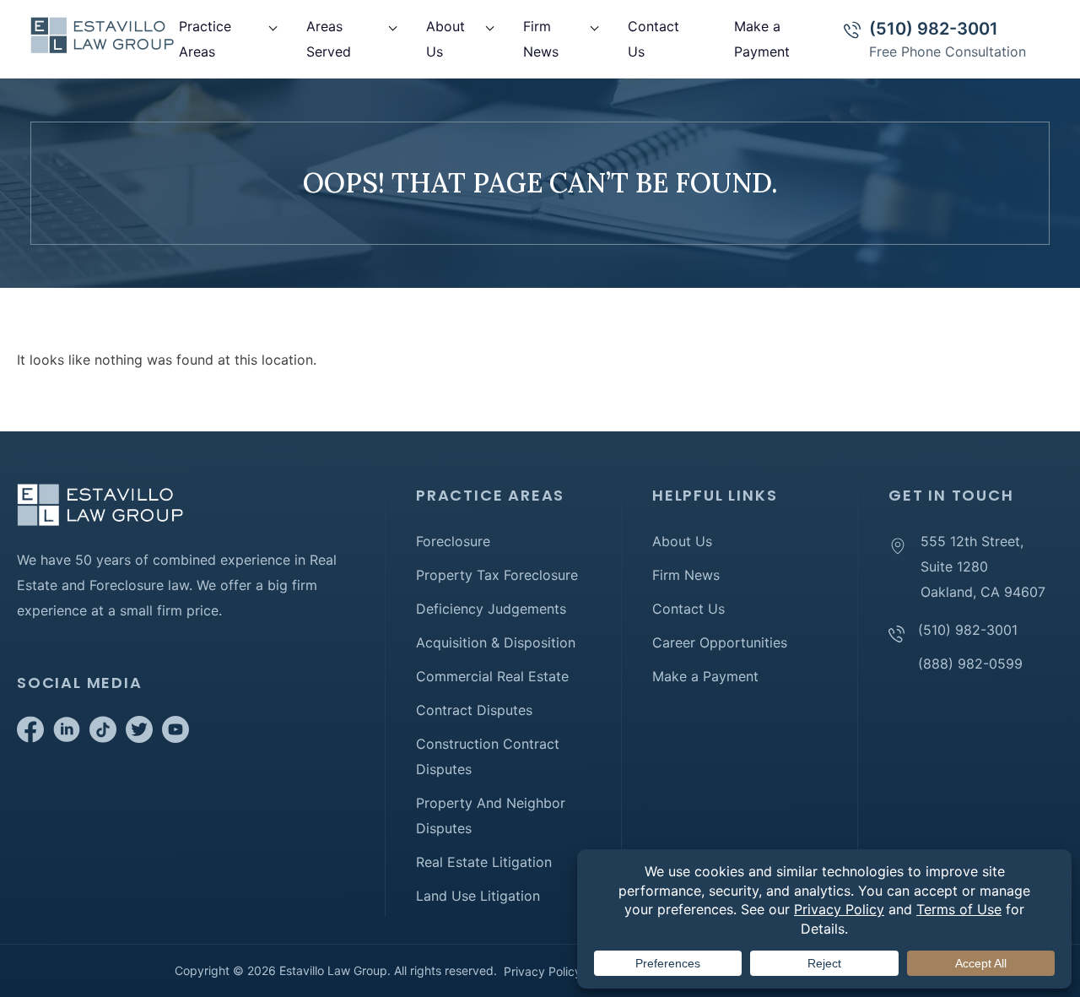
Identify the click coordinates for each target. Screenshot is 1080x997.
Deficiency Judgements (491, 608)
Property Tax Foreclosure (497, 574)
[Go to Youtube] (175, 737)
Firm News (686, 574)
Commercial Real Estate (492, 676)
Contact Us (688, 608)
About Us (682, 541)
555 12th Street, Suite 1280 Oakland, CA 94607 (983, 566)
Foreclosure (453, 541)
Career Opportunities (719, 642)
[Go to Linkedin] (66, 737)
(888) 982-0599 (970, 663)
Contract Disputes (474, 710)
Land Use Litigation (478, 895)
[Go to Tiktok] (102, 737)
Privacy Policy (542, 971)
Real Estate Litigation (484, 861)
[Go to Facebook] (30, 737)
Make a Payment (705, 676)
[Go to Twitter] (139, 737)
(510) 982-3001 (933, 29)
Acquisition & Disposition (495, 642)
